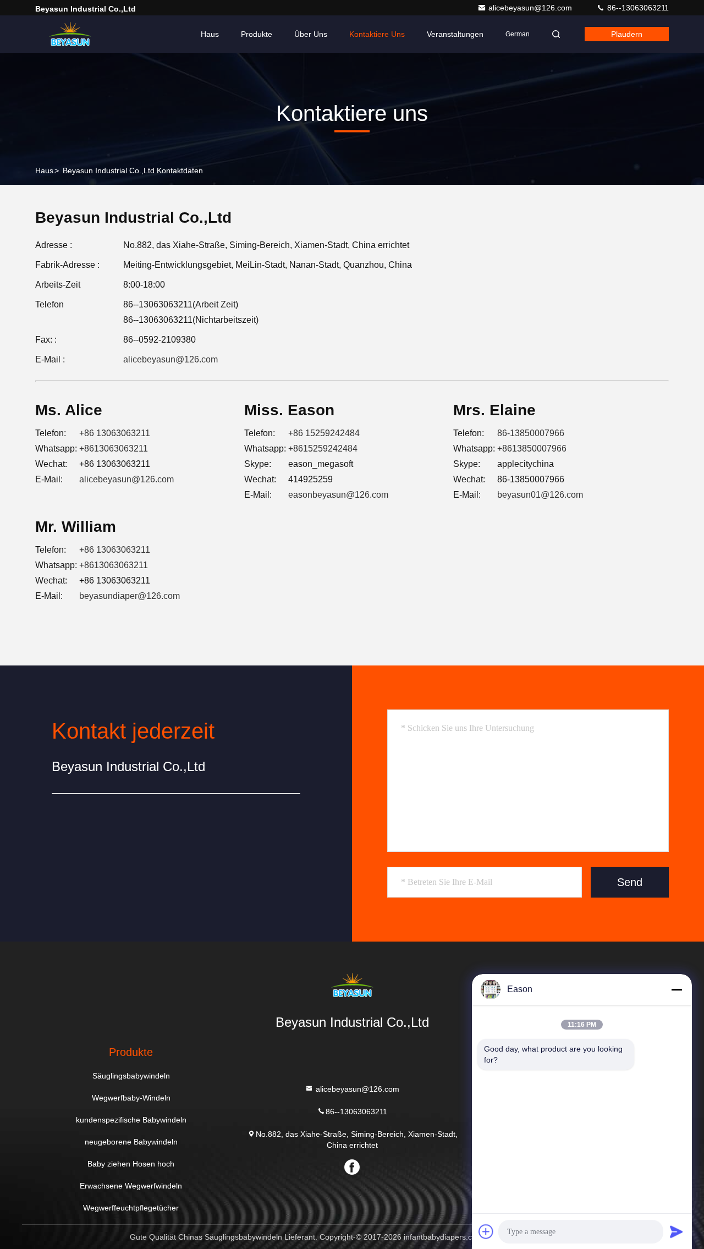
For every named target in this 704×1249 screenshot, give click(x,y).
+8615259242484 (323, 448)
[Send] (676, 1231)
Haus (210, 34)
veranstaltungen (455, 34)
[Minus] (676, 989)
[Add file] (486, 1231)
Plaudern (626, 34)
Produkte (256, 34)
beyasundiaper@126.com (129, 596)
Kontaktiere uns (377, 34)
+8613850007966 (531, 448)
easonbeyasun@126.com (338, 494)
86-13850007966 (530, 433)
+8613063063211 (113, 448)
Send (629, 882)
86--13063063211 (637, 7)
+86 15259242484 (324, 433)
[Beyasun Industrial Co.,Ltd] (70, 34)
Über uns (310, 34)
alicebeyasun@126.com (531, 7)
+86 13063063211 (114, 433)
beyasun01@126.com (540, 494)
